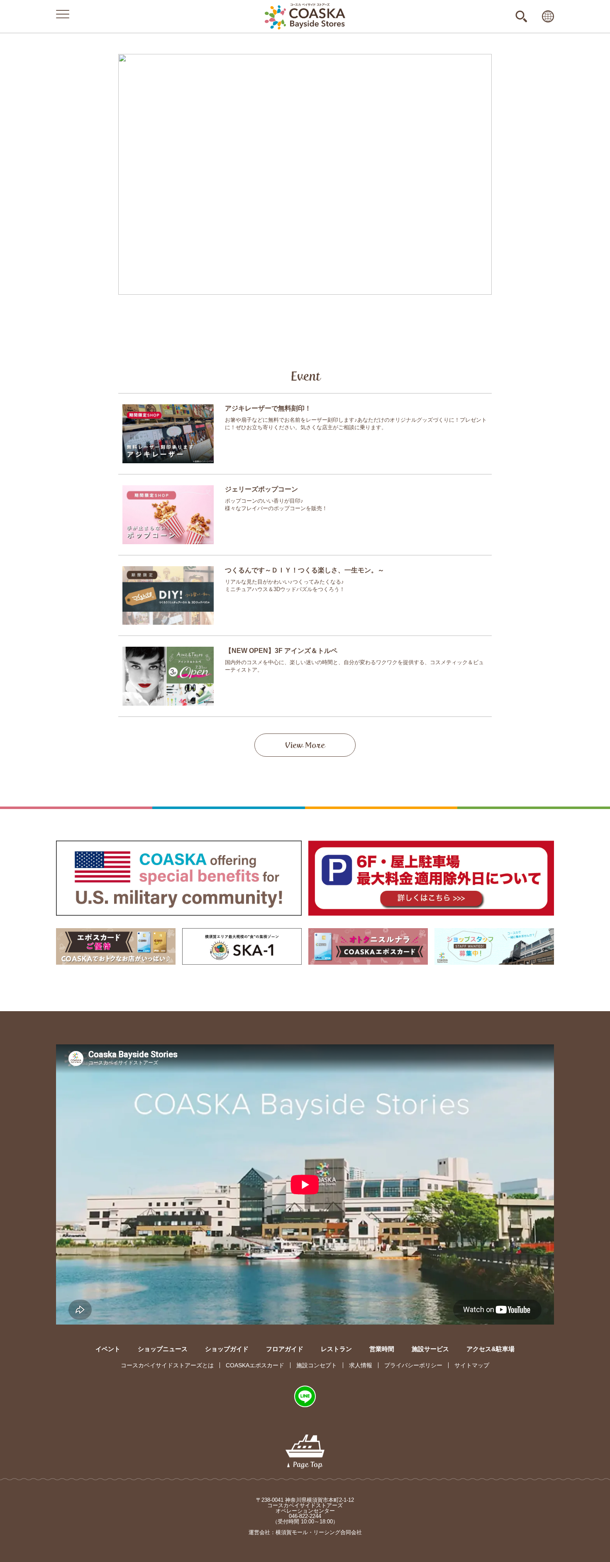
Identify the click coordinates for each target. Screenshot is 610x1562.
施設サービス (430, 1348)
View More (305, 745)
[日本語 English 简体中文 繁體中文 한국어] (548, 16)
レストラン (336, 1348)
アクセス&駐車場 (490, 1348)
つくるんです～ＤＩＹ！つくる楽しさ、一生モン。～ (304, 570)
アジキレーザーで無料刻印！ (268, 408)
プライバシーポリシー (413, 1365)
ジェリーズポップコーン (261, 489)
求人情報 (360, 1365)
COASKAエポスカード (255, 1365)
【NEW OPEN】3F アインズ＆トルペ (281, 650)
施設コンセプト (316, 1365)
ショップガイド (227, 1348)
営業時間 (381, 1348)
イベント (107, 1348)
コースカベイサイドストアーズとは (167, 1365)
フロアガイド (284, 1348)
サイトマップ (471, 1365)
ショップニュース (163, 1348)
